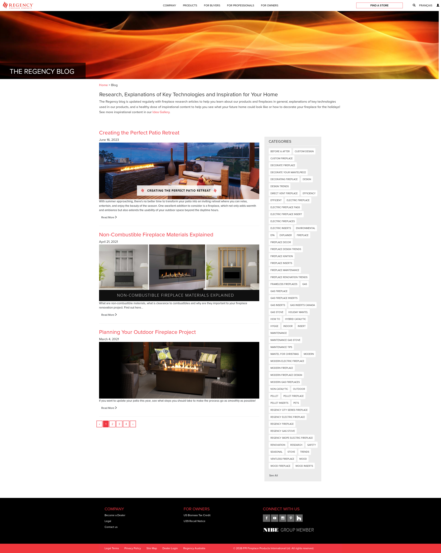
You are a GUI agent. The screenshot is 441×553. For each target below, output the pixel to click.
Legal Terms (112, 548)
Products (190, 5)
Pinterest (291, 518)
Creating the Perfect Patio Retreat (139, 132)
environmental (305, 228)
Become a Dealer (115, 515)
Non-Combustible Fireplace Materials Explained (156, 234)
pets (296, 403)
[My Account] (436, 5)
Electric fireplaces (282, 221)
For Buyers (212, 5)
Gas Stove (276, 312)
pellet (274, 396)
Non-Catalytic (279, 389)
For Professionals (240, 5)
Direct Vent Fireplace (284, 193)
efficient (276, 200)
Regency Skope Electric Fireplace (291, 438)
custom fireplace (281, 158)
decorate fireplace (282, 165)
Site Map (151, 548)
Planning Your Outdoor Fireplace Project (147, 332)
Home (103, 84)
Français (425, 5)
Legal (108, 521)
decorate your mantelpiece (288, 172)
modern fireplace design (286, 375)
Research (296, 445)
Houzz (299, 518)
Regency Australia (194, 548)
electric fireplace (298, 200)
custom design (304, 151)
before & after (280, 151)
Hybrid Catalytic (295, 319)
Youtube (274, 518)
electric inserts (280, 228)
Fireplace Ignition (281, 256)
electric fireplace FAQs (285, 207)
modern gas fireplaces (285, 382)
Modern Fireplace (281, 368)
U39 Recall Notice (194, 521)
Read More (107, 217)
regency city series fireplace (289, 410)
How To (275, 319)
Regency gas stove (282, 431)
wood (303, 459)
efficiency (309, 193)
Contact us (111, 527)
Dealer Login (170, 548)
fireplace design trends (285, 249)
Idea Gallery (161, 111)
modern (309, 354)
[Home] (18, 5)
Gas (304, 284)
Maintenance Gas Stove (285, 340)
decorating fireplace (284, 179)
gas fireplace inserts (284, 298)
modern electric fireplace (287, 361)
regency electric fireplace (287, 417)
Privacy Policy (132, 548)
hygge (274, 326)
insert (302, 326)
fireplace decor (280, 242)
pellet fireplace (293, 396)
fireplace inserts (281, 263)
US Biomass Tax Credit (197, 515)
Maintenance (278, 333)
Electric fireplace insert (286, 214)
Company (169, 5)
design (307, 179)
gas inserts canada (302, 305)
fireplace (303, 235)
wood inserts (304, 466)
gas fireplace (279, 291)
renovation (277, 445)
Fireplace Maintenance (284, 270)
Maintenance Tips (281, 347)
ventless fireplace (282, 459)
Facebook (266, 518)
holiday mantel (298, 312)
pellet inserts (279, 403)
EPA (272, 235)
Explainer (286, 235)
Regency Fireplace (282, 424)
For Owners (269, 5)
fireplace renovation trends (288, 277)
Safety (311, 445)
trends (304, 452)
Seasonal (276, 452)
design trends (279, 186)
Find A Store (379, 5)
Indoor (288, 326)
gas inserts (277, 305)
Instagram (282, 518)
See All (273, 475)
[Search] (413, 5)
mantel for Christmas (284, 354)
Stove (291, 452)
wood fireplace (280, 466)
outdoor (299, 389)
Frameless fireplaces (283, 284)
